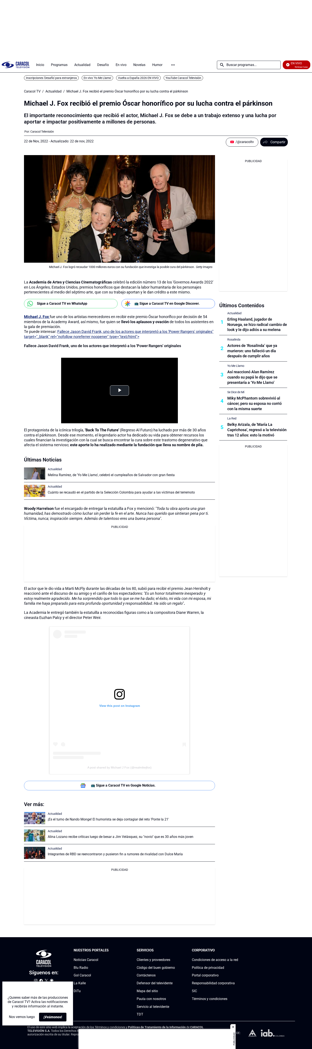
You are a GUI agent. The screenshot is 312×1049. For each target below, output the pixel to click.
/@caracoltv (245, 142)
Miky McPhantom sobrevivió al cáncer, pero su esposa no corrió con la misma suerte (254, 403)
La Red (231, 418)
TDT (140, 1015)
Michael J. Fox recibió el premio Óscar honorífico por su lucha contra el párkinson (127, 91)
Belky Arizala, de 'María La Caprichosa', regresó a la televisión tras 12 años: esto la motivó (257, 429)
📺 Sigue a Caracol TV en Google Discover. (167, 304)
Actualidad (53, 91)
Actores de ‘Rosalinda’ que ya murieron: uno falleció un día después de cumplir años (252, 350)
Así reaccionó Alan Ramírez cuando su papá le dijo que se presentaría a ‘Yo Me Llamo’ (252, 377)
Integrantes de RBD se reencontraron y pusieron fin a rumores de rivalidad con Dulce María (115, 854)
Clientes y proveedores (153, 960)
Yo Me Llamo (235, 365)
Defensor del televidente (155, 983)
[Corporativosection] (237, 950)
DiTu (77, 991)
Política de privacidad (208, 968)
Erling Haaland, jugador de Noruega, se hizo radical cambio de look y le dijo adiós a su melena (257, 324)
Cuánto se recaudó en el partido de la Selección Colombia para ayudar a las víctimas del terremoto (121, 492)
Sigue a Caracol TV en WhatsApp (62, 304)
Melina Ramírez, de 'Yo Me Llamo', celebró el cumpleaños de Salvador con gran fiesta (111, 475)
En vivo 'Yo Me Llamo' (97, 78)
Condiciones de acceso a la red (215, 960)
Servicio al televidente (153, 1007)
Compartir (277, 142)
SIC (194, 991)
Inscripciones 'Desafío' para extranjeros (51, 78)
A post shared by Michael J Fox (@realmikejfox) (119, 767)
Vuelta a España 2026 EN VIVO (138, 78)
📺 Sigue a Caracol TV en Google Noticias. (123, 785)
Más (173, 65)
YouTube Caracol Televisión (183, 78)
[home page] (15, 65)
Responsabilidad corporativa (213, 983)
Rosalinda (233, 339)
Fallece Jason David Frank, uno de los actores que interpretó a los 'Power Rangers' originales (102, 346)
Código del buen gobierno (156, 968)
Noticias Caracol (86, 960)
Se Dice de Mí (235, 392)
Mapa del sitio (147, 991)
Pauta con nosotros (151, 999)
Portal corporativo (205, 975)
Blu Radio (81, 968)
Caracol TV (32, 91)
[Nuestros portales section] (110, 950)
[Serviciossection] (173, 950)
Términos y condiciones (209, 999)
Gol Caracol (82, 975)
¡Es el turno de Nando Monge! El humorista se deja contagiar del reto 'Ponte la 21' (108, 819)
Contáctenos (146, 975)
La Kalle (80, 983)
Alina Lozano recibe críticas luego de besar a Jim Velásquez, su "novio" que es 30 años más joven (120, 837)
